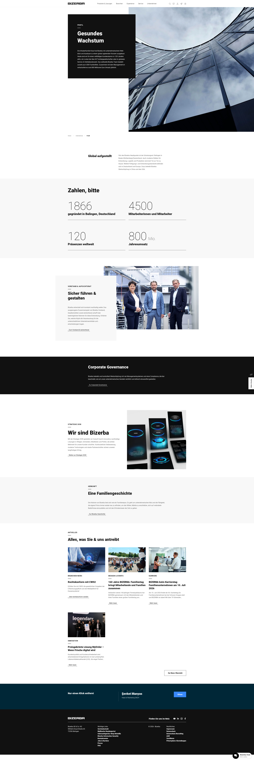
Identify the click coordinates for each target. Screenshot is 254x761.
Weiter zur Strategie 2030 (77, 455)
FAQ (99, 745)
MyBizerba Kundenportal (106, 731)
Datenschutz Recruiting (174, 734)
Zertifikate (170, 738)
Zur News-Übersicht (175, 673)
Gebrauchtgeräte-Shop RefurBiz (109, 734)
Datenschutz (171, 731)
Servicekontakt (103, 729)
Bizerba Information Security (108, 736)
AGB (168, 736)
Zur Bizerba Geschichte (97, 514)
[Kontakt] (174, 3)
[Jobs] (181, 3)
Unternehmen (79, 136)
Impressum (170, 729)
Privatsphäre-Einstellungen (176, 741)
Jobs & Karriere (103, 741)
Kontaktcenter (103, 738)
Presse (100, 743)
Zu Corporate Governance (98, 385)
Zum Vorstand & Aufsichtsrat (79, 330)
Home (69, 136)
